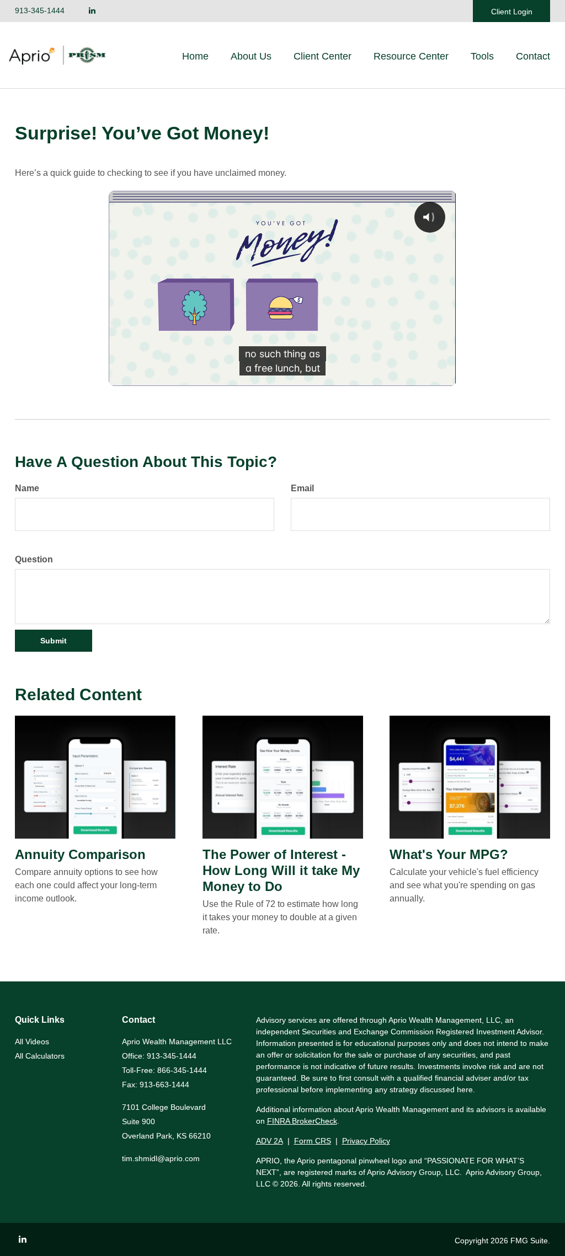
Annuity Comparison (80, 854)
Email (302, 488)
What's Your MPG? (449, 854)
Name (27, 488)
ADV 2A (269, 1140)
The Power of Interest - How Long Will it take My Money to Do (281, 870)
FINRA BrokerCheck (302, 1121)
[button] (251, 56)
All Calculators (40, 1055)
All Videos (32, 1041)
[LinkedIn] (92, 11)
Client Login (511, 11)
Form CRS (312, 1140)
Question (34, 559)
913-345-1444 (40, 10)
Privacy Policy (366, 1140)
